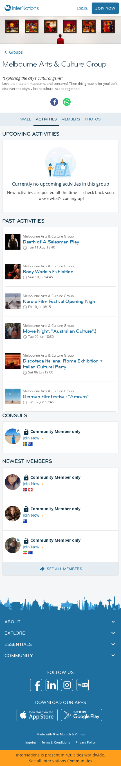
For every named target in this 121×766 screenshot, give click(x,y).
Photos (92, 119)
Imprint (30, 742)
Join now (105, 8)
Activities (46, 119)
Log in (82, 7)
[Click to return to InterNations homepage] (22, 8)
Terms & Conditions (56, 742)
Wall (25, 119)
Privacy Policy (86, 742)
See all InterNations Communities (60, 760)
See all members (64, 568)
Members (70, 119)
